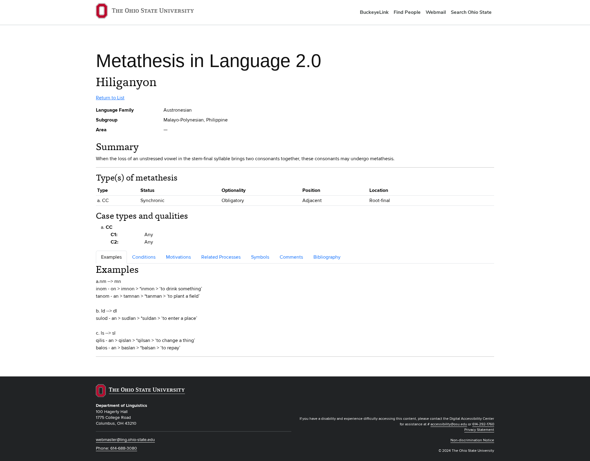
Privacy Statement (479, 429)
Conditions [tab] (143, 257)
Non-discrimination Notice (472, 440)
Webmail (436, 12)
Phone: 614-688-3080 (116, 448)
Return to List (110, 98)
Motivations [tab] (178, 257)
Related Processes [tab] (221, 257)
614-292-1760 (483, 424)
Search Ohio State (471, 12)
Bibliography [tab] (326, 257)
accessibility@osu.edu (449, 424)
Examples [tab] (111, 257)
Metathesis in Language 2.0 (208, 60)
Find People (407, 12)
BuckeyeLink (374, 12)
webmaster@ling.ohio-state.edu (125, 439)
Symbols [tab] (260, 257)
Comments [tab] (291, 257)
